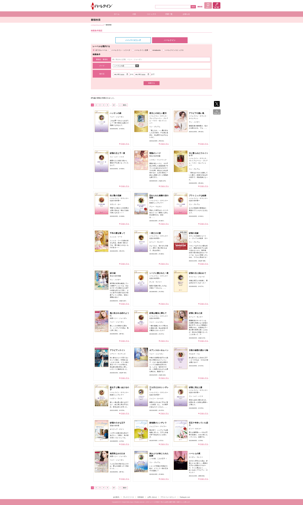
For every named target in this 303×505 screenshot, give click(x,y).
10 (114, 105)
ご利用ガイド (208, 5)
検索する (151, 83)
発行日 (101, 74)
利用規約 (141, 497)
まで (152, 74)
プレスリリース (128, 497)
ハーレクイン (170, 40)
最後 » (125, 105)
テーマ (101, 66)
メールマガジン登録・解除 (216, 5)
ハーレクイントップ (97, 25)
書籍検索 (200, 6)
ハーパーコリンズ (133, 40)
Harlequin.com (185, 497)
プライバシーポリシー (168, 497)
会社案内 (116, 497)
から (131, 74)
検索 (193, 7)
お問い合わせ (152, 497)
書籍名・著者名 (102, 59)
